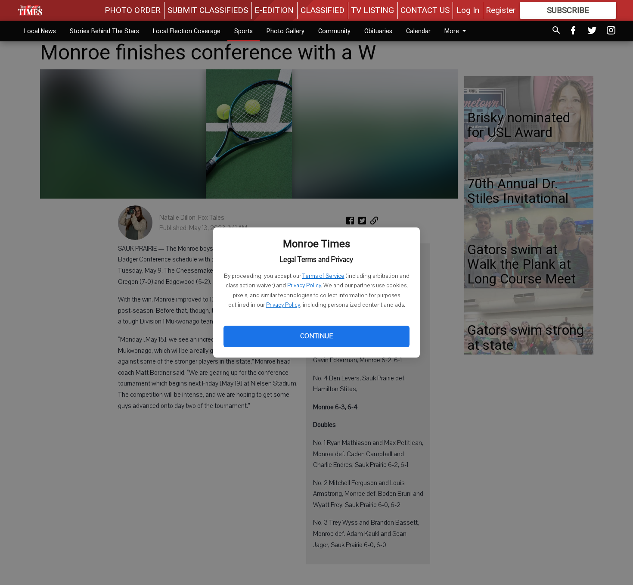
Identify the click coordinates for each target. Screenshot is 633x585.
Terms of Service (323, 276)
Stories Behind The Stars (104, 31)
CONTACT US (425, 10)
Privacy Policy (304, 285)
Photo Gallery (285, 31)
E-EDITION (274, 10)
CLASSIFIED (322, 10)
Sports (243, 31)
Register (501, 10)
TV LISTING (372, 10)
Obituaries (378, 31)
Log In (467, 10)
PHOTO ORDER (133, 10)
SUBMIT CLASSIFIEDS (208, 10)
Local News (40, 31)
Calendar (418, 31)
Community (334, 31)
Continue (316, 336)
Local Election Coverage (186, 31)
